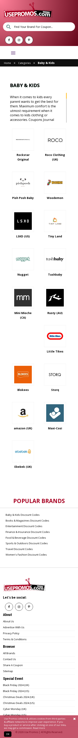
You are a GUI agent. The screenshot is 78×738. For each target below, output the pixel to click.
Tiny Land (55, 236)
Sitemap (8, 671)
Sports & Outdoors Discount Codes (26, 543)
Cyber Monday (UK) (14, 709)
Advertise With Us (13, 627)
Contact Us (9, 659)
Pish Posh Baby (23, 198)
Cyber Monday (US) (14, 715)
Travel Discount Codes (19, 549)
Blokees (23, 390)
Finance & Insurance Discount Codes (27, 532)
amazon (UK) (23, 428)
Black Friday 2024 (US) (16, 691)
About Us (8, 621)
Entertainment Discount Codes (23, 526)
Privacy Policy (11, 633)
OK (7, 734)
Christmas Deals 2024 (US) (18, 703)
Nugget (23, 274)
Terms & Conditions (15, 639)
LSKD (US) (23, 236)
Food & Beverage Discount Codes (25, 537)
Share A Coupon (13, 665)
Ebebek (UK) (23, 467)
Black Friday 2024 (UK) (16, 685)
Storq (55, 390)
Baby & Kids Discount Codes (22, 515)
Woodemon (55, 198)
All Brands (9, 653)
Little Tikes (55, 351)
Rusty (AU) (55, 313)
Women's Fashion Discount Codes (26, 554)
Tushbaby (55, 274)
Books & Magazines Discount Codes (27, 520)
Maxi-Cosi (55, 428)
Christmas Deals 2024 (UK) (18, 697)
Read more (39, 727)
